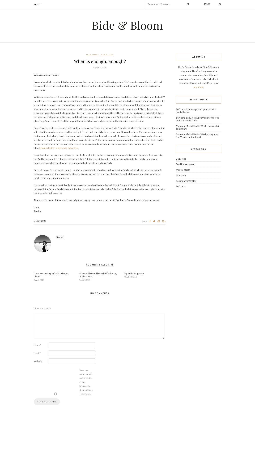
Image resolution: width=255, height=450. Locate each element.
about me (198, 87)
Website (38, 361)
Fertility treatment (185, 164)
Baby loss (107, 54)
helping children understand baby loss (58, 148)
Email (37, 353)
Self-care (180, 186)
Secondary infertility (186, 180)
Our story (92, 54)
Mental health (183, 169)
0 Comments (40, 220)
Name (37, 345)
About (37, 4)
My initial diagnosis (134, 273)
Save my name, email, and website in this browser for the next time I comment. (86, 382)
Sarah (60, 237)
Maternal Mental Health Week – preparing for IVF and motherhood (197, 135)
